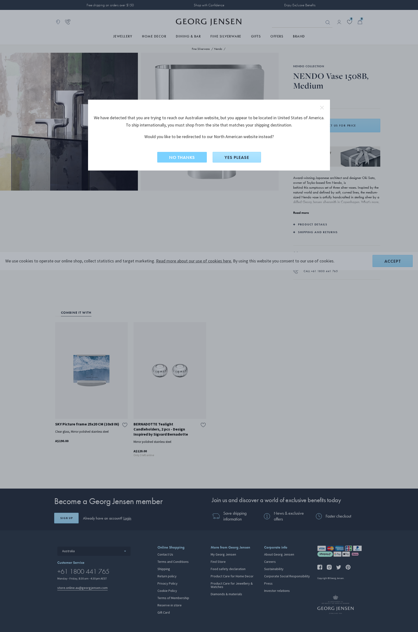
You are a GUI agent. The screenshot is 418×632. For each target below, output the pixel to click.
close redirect (322, 107)
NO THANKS (182, 157)
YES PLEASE (236, 157)
